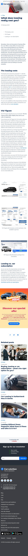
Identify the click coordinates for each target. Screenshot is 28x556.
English (14, 538)
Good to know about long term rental (10, 523)
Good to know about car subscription (10, 513)
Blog (2, 493)
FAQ (2, 499)
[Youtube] (11, 480)
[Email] (18, 335)
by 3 (10, 87)
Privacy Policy (4, 506)
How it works (4, 530)
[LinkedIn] (8, 480)
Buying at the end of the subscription (10, 527)
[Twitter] (14, 335)
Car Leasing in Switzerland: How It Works (11, 518)
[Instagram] (5, 480)
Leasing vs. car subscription (12, 36)
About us (3, 520)
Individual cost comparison (7, 504)
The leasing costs (9, 32)
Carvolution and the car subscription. (10, 282)
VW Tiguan (7, 34)
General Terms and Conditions (8, 502)
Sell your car (4, 525)
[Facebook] (10, 335)
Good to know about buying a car (9, 516)
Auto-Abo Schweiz (5, 511)
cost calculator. (14, 104)
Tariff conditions (5, 509)
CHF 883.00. (24, 148)
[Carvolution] (7, 4)
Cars (2, 497)
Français (9, 538)
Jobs (2, 495)
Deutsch (3, 538)
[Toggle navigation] (26, 4)
